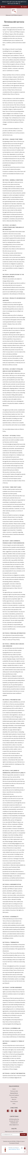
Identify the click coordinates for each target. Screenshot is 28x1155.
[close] (26, 1)
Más (4, 6)
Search (14, 1089)
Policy (14, 1103)
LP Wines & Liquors (20, 1141)
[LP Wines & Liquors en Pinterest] (12, 1111)
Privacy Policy (14, 1097)
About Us (14, 1099)
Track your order (14, 1091)
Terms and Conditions (14, 1095)
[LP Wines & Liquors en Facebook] (8, 1111)
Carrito (25, 6)
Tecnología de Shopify (14, 1143)
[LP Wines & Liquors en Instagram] (16, 1111)
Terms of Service (14, 1101)
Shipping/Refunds (14, 1093)
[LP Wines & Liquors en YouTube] (20, 1111)
